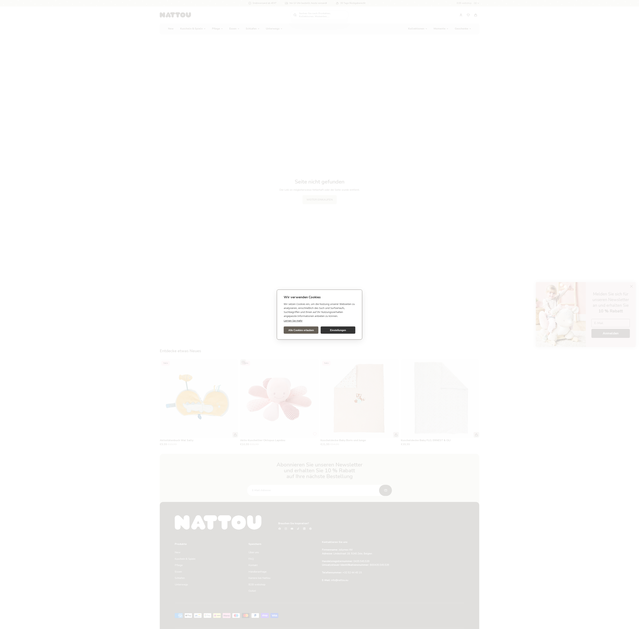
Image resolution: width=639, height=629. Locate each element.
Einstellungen (338, 330)
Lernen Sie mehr (293, 320)
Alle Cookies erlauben (301, 330)
